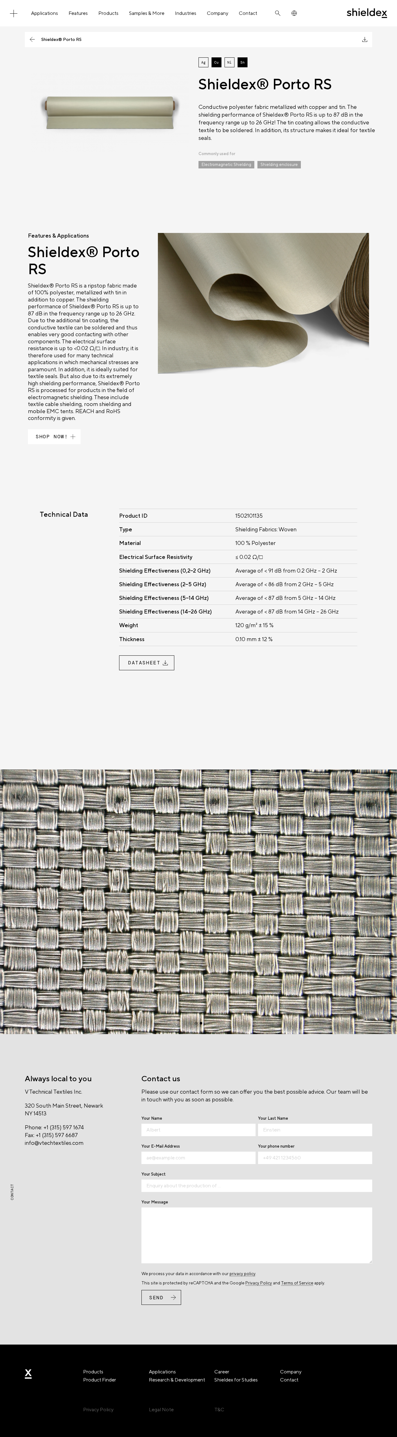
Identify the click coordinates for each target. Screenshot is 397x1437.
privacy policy (242, 1273)
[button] (196, 1023)
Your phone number (276, 1146)
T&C (219, 1409)
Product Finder (99, 1380)
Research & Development (177, 1380)
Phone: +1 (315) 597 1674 (54, 1127)
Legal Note (161, 1409)
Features (78, 13)
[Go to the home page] (367, 13)
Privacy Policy (258, 1282)
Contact (248, 13)
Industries (185, 13)
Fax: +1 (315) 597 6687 (51, 1135)
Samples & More (146, 13)
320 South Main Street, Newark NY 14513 (64, 1109)
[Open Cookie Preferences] (13, 1429)
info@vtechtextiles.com (54, 1143)
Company (217, 13)
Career (221, 1372)
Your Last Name (273, 1118)
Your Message (154, 1202)
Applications (44, 13)
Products (108, 13)
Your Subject (153, 1174)
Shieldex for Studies (236, 1380)
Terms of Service (297, 1282)
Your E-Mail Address (160, 1146)
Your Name (151, 1118)
